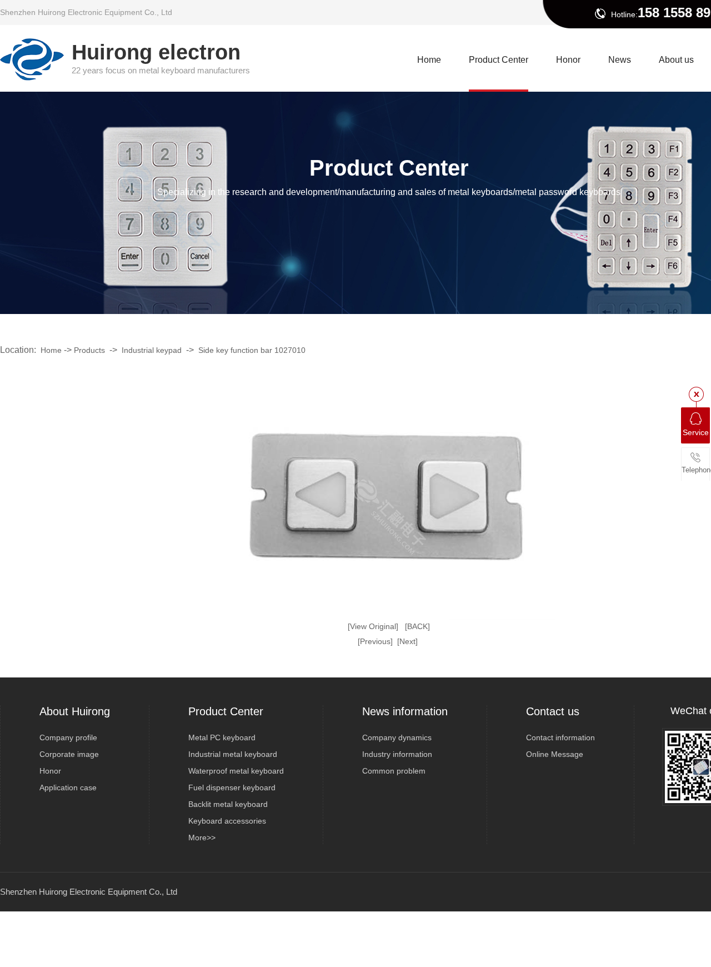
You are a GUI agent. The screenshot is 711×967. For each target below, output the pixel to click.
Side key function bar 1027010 (252, 350)
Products (89, 350)
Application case (68, 787)
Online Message (554, 754)
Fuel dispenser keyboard (232, 787)
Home (51, 350)
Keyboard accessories (227, 820)
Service (696, 432)
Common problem (393, 770)
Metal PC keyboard (222, 737)
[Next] (407, 641)
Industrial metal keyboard (232, 754)
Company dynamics (397, 737)
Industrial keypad (152, 350)
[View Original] (373, 626)
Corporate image (69, 754)
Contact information (560, 737)
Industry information (397, 754)
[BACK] (417, 626)
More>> (202, 837)
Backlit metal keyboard (228, 804)
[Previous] (375, 641)
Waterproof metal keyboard (236, 770)
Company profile (68, 737)
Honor (50, 770)
